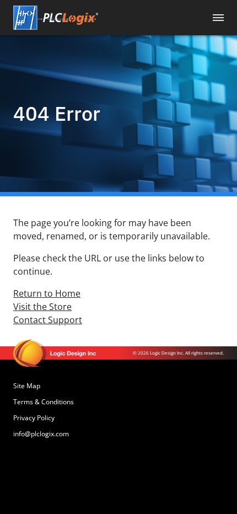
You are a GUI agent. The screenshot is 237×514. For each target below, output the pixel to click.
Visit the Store (42, 307)
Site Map (26, 385)
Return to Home (46, 293)
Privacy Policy (34, 417)
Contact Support (47, 320)
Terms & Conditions (43, 401)
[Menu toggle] (218, 18)
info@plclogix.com (41, 433)
